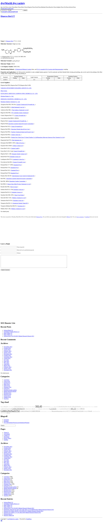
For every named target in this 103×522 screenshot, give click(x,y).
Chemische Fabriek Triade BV (20, 203)
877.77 (69, 411)
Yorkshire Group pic (15, 156)
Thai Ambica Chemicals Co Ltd (20, 110)
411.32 (33, 406)
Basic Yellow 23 (8, 333)
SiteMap (6, 439)
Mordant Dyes (7, 393)
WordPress (29, 519)
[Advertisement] (11, 29)
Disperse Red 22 (8, 514)
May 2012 (6, 362)
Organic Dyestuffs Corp (19, 162)
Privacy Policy (7, 438)
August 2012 (7, 358)
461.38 (6, 406)
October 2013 (7, 348)
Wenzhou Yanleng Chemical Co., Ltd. (10, 101)
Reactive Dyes (7, 394)
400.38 (64, 411)
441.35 (73, 409)
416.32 (40, 408)
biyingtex (6, 421)
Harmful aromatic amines (10, 390)
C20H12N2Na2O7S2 (10, 411)
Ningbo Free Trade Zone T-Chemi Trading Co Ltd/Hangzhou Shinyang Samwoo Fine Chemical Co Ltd (37, 137)
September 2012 (8, 357)
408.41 (89, 406)
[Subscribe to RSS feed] (7, 8)
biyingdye (6, 419)
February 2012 (7, 367)
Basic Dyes (7, 384)
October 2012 (7, 355)
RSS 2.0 (68, 216)
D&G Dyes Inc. (20, 143)
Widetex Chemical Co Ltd (18, 197)
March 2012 (7, 365)
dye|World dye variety (13, 3)
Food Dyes (6, 388)
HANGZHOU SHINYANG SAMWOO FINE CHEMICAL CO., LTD (19, 93)
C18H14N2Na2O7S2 (6, 408)
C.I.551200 (49, 411)
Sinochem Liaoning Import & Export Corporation (20, 123)
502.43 (38, 406)
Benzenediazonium (57, 411)
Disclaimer (6, 437)
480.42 (8, 413)
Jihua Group (4, 90)
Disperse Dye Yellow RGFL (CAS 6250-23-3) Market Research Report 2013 (23, 511)
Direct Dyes (7, 385)
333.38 (5, 413)
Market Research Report (10, 391)
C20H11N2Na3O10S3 (27, 406)
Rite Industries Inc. (17, 140)
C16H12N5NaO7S (18, 409)
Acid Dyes (6, 380)
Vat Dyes (6, 398)
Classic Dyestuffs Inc (20, 115)
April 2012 (6, 364)
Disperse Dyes (39, 216)
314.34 (86, 411)
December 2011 (8, 370)
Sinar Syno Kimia (19, 195)
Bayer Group (14, 186)
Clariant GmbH (15, 148)
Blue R (2, 406)
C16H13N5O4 (35, 411)
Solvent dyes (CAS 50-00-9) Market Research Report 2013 (19, 336)
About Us (6, 432)
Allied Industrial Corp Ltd (17, 107)
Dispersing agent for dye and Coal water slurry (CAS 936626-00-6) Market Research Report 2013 (29, 509)
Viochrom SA (20, 206)
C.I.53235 (52, 409)
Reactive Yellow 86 (9, 515)
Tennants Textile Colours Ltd (19, 154)
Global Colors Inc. (16, 134)
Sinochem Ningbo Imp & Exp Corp (20, 129)
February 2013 (7, 351)
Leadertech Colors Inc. (18, 159)
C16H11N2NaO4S (84, 406)
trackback (87, 216)
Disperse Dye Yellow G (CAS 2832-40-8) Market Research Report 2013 (22, 512)
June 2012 (6, 361)
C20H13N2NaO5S (18, 406)
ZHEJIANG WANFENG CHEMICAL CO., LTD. (14, 99)
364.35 (33, 408)
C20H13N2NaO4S (76, 406)
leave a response (80, 216)
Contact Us (7, 435)
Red (12, 41)
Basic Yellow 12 (8, 334)
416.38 (69, 406)
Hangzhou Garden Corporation (17, 181)
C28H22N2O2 (28, 408)
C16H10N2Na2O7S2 (96, 411)
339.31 (82, 409)
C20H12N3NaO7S (25, 411)
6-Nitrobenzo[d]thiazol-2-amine (23, 69)
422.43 (2, 413)
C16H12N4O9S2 (43, 411)
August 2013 (7, 349)
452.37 (92, 406)
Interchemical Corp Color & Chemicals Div (23, 176)
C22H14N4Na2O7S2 (65, 408)
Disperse (8, 41)
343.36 (55, 406)
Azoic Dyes (7, 381)
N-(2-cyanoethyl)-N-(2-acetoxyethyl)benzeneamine (50, 69)
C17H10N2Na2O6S (62, 406)
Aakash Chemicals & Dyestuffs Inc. (25, 104)
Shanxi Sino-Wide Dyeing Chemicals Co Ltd (18, 184)
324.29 (52, 406)
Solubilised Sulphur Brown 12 (11, 331)
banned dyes (7, 382)
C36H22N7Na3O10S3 (77, 411)
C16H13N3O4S (45, 408)
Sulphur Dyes (7, 397)
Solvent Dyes (7, 395)
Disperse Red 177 (8, 16)
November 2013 (8, 346)
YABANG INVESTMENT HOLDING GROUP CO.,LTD (16, 88)
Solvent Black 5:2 (8, 330)
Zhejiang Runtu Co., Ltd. (7, 96)
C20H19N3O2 (10, 406)
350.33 (78, 408)
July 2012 (6, 360)
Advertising (7, 434)
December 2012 (8, 354)
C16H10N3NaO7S (46, 406)
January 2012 (7, 368)
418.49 (95, 406)
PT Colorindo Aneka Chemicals (20, 112)
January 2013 (7, 352)
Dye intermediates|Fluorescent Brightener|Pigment (16, 422)
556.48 (90, 411)
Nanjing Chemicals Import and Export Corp (22, 132)
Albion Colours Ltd (18, 145)
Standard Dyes (17, 165)
